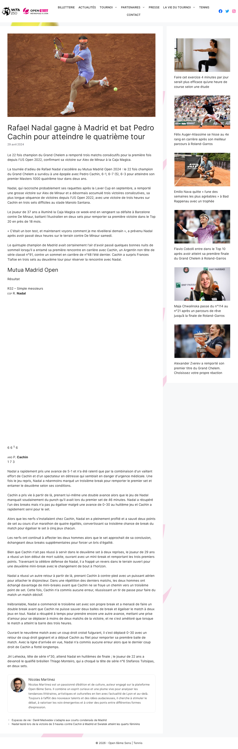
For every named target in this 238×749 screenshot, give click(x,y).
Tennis (204, 7)
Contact (134, 15)
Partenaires (130, 7)
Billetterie (66, 7)
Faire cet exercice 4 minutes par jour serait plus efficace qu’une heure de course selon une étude (201, 82)
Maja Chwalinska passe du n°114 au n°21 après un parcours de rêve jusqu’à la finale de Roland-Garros (201, 311)
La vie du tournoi (177, 7)
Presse (154, 7)
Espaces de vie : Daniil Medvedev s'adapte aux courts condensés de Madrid (59, 720)
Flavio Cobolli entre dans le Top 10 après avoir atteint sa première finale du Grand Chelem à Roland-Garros (201, 253)
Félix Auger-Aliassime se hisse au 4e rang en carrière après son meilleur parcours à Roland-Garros (201, 139)
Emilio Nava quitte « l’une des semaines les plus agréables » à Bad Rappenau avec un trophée (201, 196)
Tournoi (106, 7)
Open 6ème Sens (119, 743)
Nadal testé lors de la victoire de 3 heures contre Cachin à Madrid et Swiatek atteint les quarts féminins (76, 724)
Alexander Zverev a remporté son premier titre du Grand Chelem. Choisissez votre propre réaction (199, 368)
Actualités (87, 7)
